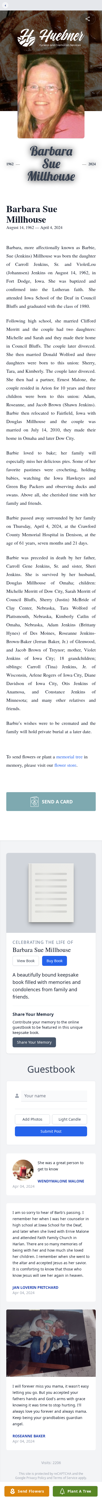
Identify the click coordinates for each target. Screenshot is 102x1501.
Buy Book (55, 960)
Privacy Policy (36, 1478)
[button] (51, 1343)
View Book (26, 960)
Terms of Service (65, 1478)
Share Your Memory (34, 1042)
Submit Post (51, 1131)
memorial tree (69, 756)
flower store (65, 765)
